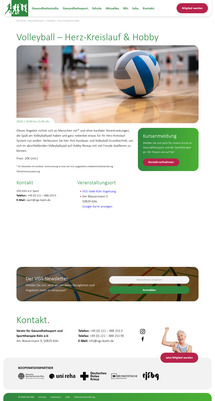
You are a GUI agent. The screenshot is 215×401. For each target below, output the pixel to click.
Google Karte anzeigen (97, 206)
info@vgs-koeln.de (101, 341)
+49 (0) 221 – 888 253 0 (106, 331)
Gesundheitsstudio (45, 8)
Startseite (21, 20)
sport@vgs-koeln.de (38, 200)
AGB (67, 397)
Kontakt (148, 8)
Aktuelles (112, 8)
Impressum (56, 397)
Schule (96, 8)
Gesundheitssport (75, 8)
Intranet (42, 397)
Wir (125, 8)
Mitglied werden (192, 8)
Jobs (135, 8)
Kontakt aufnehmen (161, 162)
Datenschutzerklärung (84, 397)
